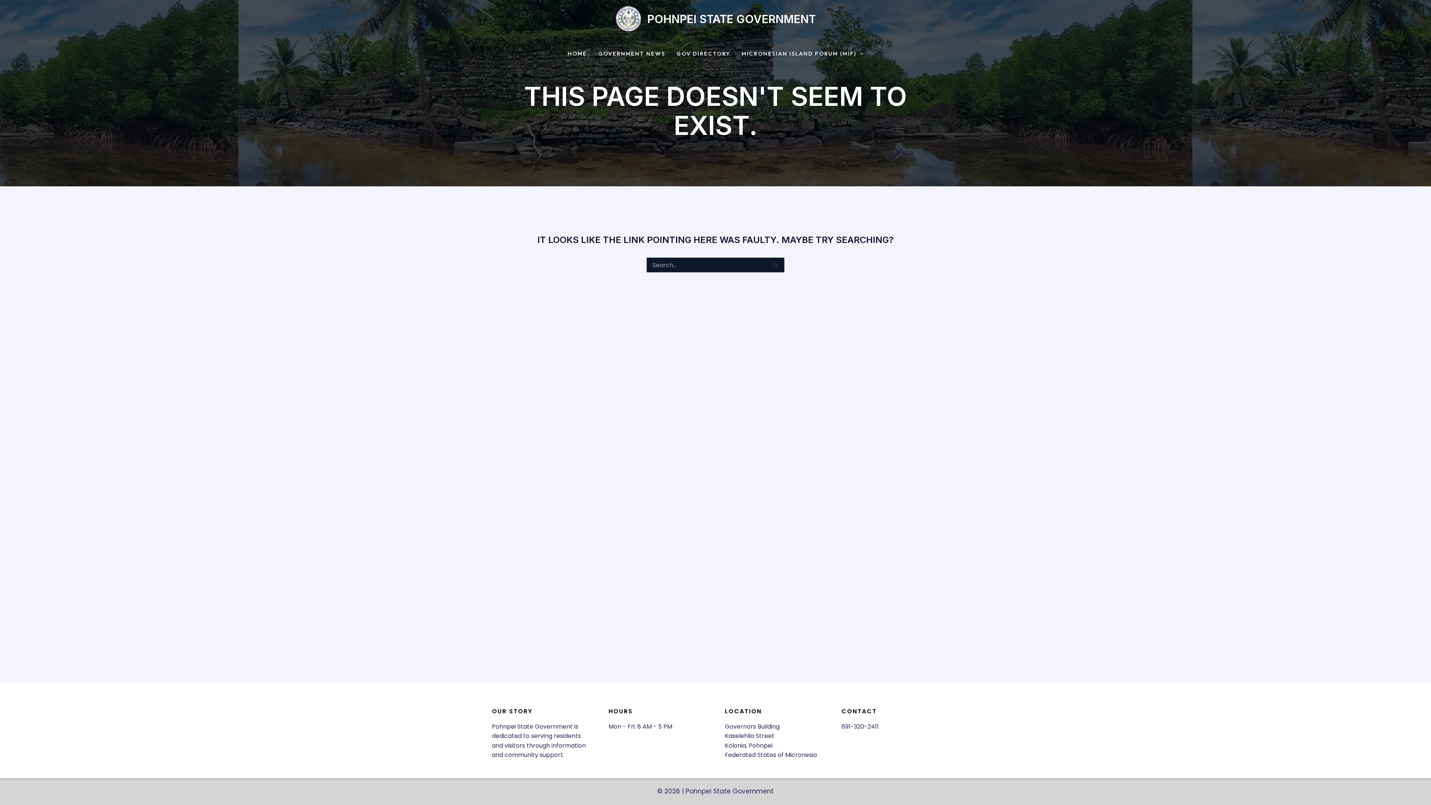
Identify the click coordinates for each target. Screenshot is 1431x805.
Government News (631, 54)
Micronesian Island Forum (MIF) (799, 54)
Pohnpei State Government (731, 19)
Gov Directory (703, 54)
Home (577, 54)
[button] (859, 54)
